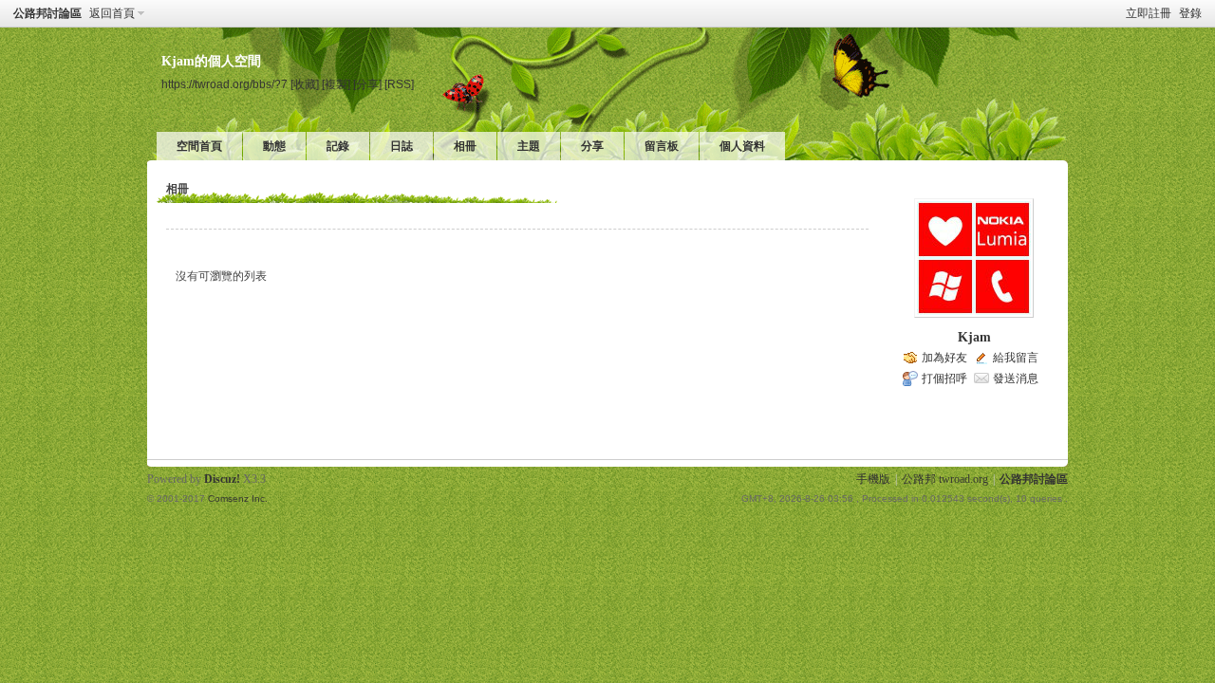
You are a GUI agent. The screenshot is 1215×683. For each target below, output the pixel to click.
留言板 (662, 146)
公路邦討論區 (47, 13)
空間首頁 (199, 146)
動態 (274, 146)
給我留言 (1015, 357)
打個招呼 (944, 378)
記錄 (338, 146)
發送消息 (1015, 378)
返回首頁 (112, 13)
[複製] (336, 84)
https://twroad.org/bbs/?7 (224, 84)
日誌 (401, 146)
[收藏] (304, 84)
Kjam (974, 337)
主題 (528, 146)
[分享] (367, 84)
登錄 (1190, 13)
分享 (592, 146)
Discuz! (222, 479)
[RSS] (399, 84)
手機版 (873, 479)
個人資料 (742, 146)
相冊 (465, 146)
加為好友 (944, 357)
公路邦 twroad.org (945, 479)
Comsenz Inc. (238, 498)
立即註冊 (1148, 13)
